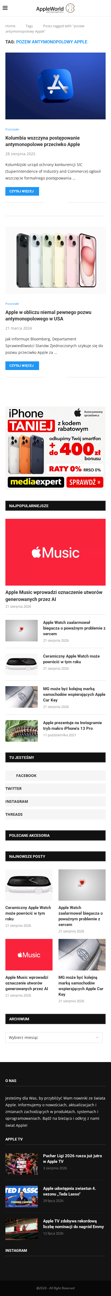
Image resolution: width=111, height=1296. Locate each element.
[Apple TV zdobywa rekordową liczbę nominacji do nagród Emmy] (21, 1229)
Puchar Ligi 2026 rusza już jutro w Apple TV (72, 1158)
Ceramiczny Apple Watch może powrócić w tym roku (71, 659)
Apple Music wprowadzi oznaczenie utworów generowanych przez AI (53, 595)
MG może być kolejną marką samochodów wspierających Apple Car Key (74, 694)
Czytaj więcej (21, 191)
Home (10, 25)
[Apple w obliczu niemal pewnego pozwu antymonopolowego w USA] (55, 260)
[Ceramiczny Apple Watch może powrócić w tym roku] (21, 664)
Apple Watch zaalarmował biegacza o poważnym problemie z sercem (74, 628)
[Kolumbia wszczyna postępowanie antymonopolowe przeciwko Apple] (55, 86)
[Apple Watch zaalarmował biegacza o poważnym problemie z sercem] (21, 630)
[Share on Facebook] (52, 202)
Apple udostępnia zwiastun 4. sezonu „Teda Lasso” (69, 1191)
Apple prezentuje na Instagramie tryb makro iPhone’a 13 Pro (72, 725)
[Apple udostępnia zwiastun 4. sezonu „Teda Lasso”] (21, 1196)
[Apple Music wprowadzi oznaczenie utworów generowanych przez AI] (55, 552)
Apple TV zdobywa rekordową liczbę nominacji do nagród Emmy (73, 1224)
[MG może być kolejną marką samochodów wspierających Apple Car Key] (21, 697)
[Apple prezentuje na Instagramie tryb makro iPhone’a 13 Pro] (21, 731)
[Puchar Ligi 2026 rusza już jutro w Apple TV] (21, 1164)
